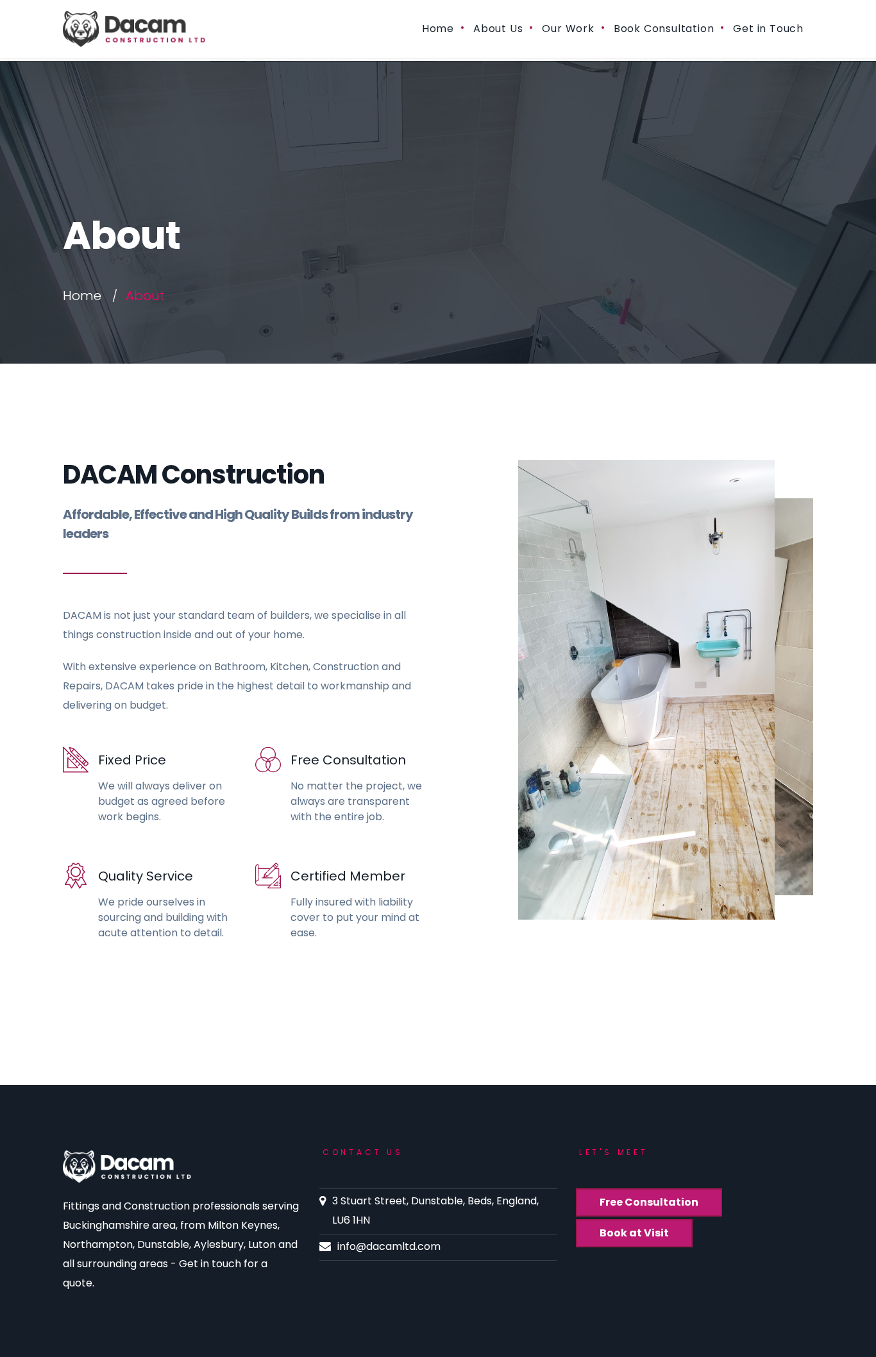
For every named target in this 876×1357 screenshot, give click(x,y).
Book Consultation (664, 28)
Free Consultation (348, 760)
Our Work (568, 28)
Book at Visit (634, 1233)
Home (438, 28)
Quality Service (145, 876)
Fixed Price (132, 760)
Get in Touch (768, 28)
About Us (498, 28)
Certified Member (348, 876)
